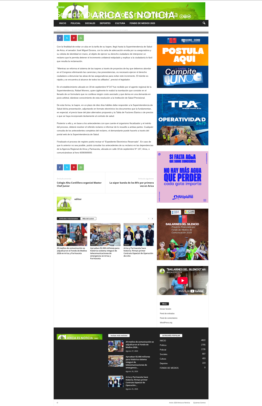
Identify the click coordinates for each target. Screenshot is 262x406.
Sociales (90, 23)
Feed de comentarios (168, 318)
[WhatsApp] (81, 38)
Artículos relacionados (68, 218)
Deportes (105, 23)
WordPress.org (166, 323)
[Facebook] (60, 38)
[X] (67, 38)
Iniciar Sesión (165, 309)
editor (62, 29)
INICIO (62, 23)
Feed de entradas (167, 313)
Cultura (120, 23)
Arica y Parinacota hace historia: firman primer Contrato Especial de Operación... (137, 381)
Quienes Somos (199, 402)
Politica (61, 7)
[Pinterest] (74, 38)
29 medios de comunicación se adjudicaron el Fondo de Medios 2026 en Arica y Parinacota (72, 251)
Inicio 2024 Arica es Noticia (179, 402)
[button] (204, 23)
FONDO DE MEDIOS (169, 368)
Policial (76, 23)
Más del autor (88, 218)
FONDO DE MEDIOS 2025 (142, 23)
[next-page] (152, 218)
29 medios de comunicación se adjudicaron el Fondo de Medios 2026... (140, 344)
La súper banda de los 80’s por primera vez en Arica (131, 184)
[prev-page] (148, 218)
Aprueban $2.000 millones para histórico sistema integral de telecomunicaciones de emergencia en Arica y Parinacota (104, 253)
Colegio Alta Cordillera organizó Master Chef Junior (79, 184)
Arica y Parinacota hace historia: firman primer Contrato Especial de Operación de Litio (138, 252)
